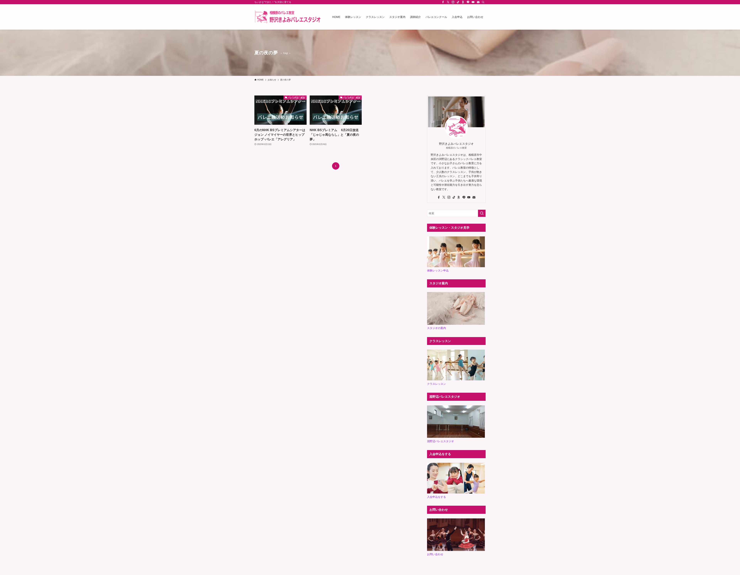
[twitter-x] (448, 2)
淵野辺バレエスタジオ (440, 441)
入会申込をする (436, 496)
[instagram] (453, 2)
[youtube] (473, 2)
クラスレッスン (436, 383)
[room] (463, 2)
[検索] (483, 2)
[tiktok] (458, 2)
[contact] (478, 2)
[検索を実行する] (482, 213)
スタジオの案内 (436, 328)
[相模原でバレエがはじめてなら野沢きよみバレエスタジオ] (288, 17)
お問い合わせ (435, 554)
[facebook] (443, 2)
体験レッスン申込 (438, 270)
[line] (468, 2)
